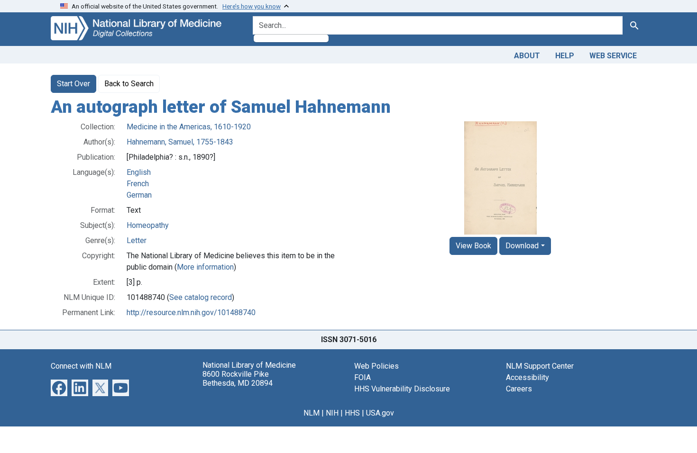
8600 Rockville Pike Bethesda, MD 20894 (237, 379)
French (138, 183)
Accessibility (527, 377)
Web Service (613, 55)
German (139, 194)
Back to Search (129, 83)
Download (522, 245)
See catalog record (200, 297)
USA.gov (380, 412)
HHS (352, 412)
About (527, 55)
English (139, 172)
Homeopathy (148, 225)
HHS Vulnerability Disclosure (402, 388)
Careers (519, 388)
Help (564, 55)
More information (205, 267)
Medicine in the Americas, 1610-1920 (189, 126)
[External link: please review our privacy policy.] (59, 386)
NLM (311, 412)
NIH (332, 412)
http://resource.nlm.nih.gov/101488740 (191, 312)
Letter (137, 240)
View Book (473, 245)
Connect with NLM (81, 366)
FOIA (362, 377)
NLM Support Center (540, 366)
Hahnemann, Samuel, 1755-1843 (180, 141)
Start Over (73, 83)
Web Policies (376, 366)
